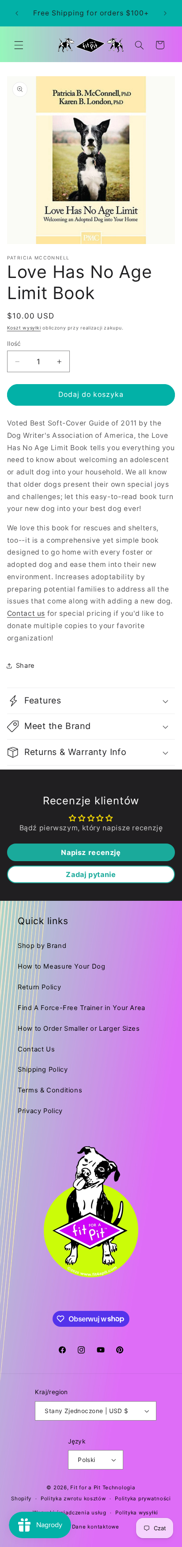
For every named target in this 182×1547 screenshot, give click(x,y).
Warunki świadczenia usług (69, 1513)
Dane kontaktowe (95, 1527)
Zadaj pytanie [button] (91, 874)
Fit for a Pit (85, 1487)
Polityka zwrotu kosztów (73, 1498)
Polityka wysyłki (136, 1513)
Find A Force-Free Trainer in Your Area (81, 1008)
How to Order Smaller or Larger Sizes (79, 1029)
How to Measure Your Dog (62, 966)
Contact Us (36, 1049)
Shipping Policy (43, 1069)
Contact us (26, 613)
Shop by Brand (42, 946)
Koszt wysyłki (24, 328)
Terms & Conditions (50, 1090)
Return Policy (39, 987)
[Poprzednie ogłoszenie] (17, 13)
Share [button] (25, 666)
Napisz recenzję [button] (91, 852)
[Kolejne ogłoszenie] (165, 13)
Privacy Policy (40, 1111)
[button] (18, 45)
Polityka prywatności (143, 1498)
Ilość (14, 343)
